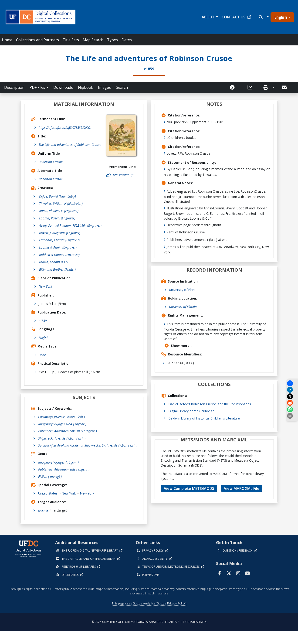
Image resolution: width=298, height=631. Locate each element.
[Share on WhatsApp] (292, 409)
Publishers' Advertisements (63, 469)
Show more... (181, 345)
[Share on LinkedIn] (292, 390)
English (280, 17)
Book (42, 355)
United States (48, 493)
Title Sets (71, 39)
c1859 (43, 320)
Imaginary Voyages (58, 462)
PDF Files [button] (37, 87)
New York (45, 286)
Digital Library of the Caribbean (191, 411)
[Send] (284, 87)
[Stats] (251, 87)
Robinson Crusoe (51, 162)
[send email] (292, 416)
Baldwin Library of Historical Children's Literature (204, 418)
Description (14, 87)
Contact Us (233, 17)
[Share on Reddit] (292, 403)
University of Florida (183, 289)
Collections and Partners (37, 39)
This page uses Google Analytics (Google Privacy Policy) (149, 603)
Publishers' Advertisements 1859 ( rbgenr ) (67, 431)
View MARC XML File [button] (241, 488)
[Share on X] (292, 396)
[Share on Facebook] (292, 383)
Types (112, 39)
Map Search (93, 39)
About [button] (208, 17)
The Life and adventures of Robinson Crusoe (70, 144)
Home (7, 39)
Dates (127, 39)
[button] (263, 17)
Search (122, 87)
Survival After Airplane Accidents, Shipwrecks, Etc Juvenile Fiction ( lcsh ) (87, 445)
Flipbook (85, 87)
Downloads (63, 87)
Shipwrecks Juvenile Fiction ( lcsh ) (61, 438)
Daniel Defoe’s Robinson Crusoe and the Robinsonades (210, 404)
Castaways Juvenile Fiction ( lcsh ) (61, 417)
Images (104, 87)
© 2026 (149, 622)
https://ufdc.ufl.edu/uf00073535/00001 (65, 127)
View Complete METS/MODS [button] (189, 488)
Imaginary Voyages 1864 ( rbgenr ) (62, 424)
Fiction (50, 476)
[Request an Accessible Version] (234, 87)
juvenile (43, 510)
